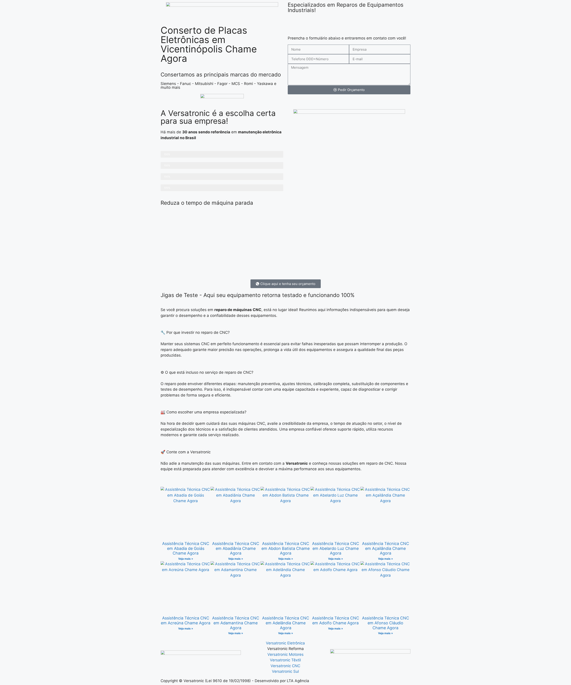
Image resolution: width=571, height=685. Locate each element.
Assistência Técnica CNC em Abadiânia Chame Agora (235, 548)
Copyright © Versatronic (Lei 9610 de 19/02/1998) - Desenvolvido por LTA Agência (235, 681)
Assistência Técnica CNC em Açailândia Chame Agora (385, 548)
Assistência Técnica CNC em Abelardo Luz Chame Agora (335, 548)
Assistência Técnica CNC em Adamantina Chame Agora (235, 623)
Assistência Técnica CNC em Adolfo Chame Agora (335, 620)
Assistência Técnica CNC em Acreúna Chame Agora (185, 620)
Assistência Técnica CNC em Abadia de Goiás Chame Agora (185, 548)
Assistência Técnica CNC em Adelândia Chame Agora (285, 623)
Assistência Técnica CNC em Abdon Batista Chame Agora (285, 548)
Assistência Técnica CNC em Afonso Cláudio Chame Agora (385, 623)
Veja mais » (185, 558)
